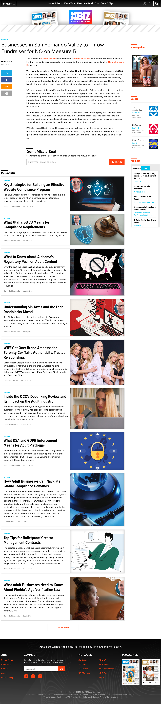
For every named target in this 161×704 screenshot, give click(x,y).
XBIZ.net (135, 161)
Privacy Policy (7, 677)
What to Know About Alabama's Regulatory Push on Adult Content (30, 259)
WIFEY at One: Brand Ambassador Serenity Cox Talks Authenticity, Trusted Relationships (35, 352)
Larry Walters (9, 522)
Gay (97, 3)
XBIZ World (83, 668)
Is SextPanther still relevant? (142, 187)
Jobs (145, 168)
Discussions (137, 168)
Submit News (7, 659)
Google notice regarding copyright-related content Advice (145, 176)
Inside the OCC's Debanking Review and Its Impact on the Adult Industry (35, 399)
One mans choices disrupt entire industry (145, 208)
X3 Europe (136, 125)
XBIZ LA (102, 659)
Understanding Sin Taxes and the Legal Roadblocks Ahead (34, 309)
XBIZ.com (82, 659)
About (4, 673)
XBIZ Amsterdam (137, 108)
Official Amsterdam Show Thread (145, 221)
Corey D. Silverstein (12, 206)
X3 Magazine (138, 47)
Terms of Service (106, 697)
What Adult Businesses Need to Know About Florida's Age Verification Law (33, 587)
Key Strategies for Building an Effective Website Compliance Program (34, 187)
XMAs (101, 677)
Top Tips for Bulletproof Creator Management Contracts (28, 540)
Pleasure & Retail (85, 3)
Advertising (6, 664)
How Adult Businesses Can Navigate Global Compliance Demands (32, 483)
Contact (4, 668)
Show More (63, 627)
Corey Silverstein (10, 424)
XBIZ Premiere (84, 673)
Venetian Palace (82, 58)
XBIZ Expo (103, 673)
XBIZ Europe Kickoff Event (142, 198)
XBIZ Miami (104, 664)
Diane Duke (6, 61)
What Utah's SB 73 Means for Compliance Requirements (26, 224)
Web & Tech (69, 3)
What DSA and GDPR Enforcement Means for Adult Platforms (30, 442)
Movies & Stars (55, 3)
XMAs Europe (138, 140)
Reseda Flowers (49, 58)
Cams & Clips (107, 3)
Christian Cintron (11, 380)
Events (134, 99)
